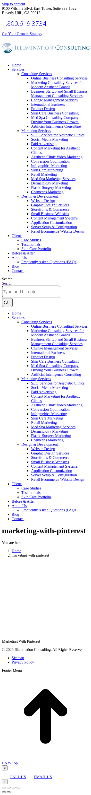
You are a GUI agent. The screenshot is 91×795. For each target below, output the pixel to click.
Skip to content (13, 4)
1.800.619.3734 (24, 23)
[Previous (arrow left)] (4, 792)
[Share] (9, 787)
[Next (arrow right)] (9, 792)
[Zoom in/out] (18, 787)
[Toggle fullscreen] (14, 787)
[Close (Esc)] (4, 787)
